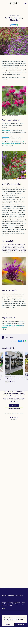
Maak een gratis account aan (14, 408)
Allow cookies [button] (20, 624)
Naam (3, 608)
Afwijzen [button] (8, 624)
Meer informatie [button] (8, 621)
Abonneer (14, 405)
